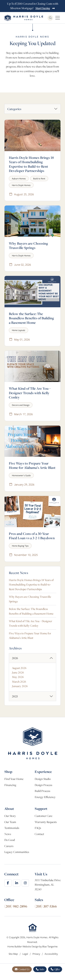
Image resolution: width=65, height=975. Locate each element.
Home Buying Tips (20, 545)
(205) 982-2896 (15, 906)
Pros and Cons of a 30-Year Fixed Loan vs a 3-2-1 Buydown (32, 535)
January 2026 (20, 686)
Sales (41, 969)
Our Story (10, 816)
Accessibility (51, 954)
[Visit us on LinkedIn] (16, 883)
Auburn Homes (19, 178)
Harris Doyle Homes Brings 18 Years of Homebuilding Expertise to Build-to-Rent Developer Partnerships (31, 164)
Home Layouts (18, 330)
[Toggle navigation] (58, 18)
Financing (10, 785)
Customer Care (43, 816)
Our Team (10, 822)
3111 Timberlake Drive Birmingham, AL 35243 (48, 884)
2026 (15, 658)
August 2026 (19, 668)
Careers (8, 846)
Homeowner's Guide (21, 475)
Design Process (43, 785)
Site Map (13, 954)
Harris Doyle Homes (21, 185)
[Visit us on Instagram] (25, 883)
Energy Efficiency (45, 797)
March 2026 (19, 682)
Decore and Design (20, 405)
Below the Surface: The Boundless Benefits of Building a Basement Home (31, 318)
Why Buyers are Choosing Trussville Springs (28, 245)
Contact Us (23, 969)
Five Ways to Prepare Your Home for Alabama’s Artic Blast (32, 465)
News (7, 834)
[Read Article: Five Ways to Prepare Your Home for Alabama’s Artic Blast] (32, 441)
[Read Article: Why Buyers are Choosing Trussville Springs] (32, 221)
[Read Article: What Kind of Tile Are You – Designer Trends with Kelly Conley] (32, 366)
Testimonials (11, 828)
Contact (39, 834)
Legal (25, 954)
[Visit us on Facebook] (8, 883)
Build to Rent (39, 178)
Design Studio (43, 779)
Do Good (9, 840)
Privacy (36, 954)
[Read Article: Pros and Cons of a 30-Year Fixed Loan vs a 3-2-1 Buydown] (32, 511)
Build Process (42, 791)
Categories (14, 109)
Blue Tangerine (50, 946)
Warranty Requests (46, 822)
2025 (15, 696)
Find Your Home (13, 779)
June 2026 (18, 672)
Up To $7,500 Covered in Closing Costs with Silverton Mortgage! (32, 6)
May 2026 (18, 677)
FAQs (38, 828)
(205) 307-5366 (46, 906)
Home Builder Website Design (23, 946)
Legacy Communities (16, 852)
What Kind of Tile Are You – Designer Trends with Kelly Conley (30, 393)
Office (57, 969)
